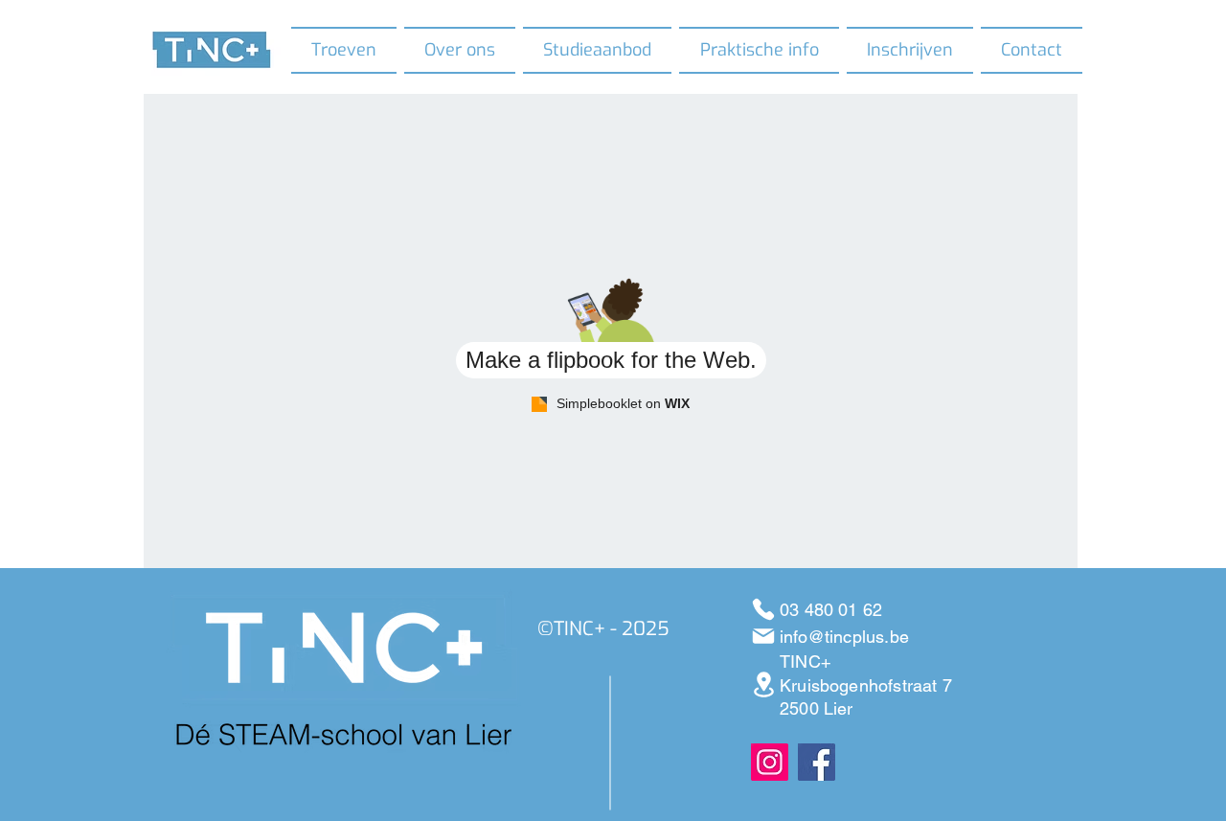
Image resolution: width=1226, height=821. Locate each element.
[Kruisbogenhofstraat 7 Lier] (763, 684)
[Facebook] (816, 762)
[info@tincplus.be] (763, 636)
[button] (459, 50)
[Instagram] (769, 762)
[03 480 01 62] (763, 609)
